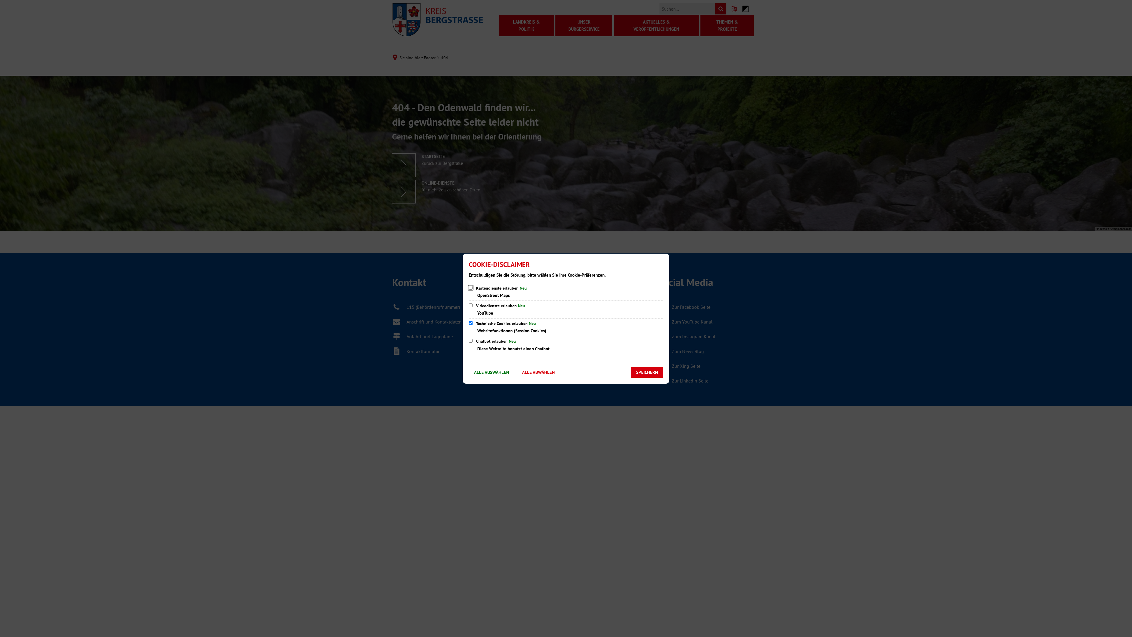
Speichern (647, 372)
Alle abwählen (538, 372)
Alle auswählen (491, 372)
